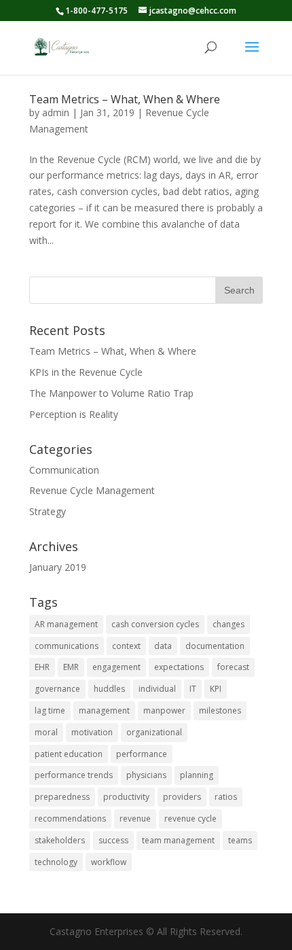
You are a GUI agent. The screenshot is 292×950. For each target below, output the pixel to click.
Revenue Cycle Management (92, 490)
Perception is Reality (73, 414)
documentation (214, 646)
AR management (66, 624)
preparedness (62, 797)
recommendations (70, 818)
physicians (146, 775)
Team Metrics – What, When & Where (124, 99)
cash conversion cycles (155, 624)
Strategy (47, 511)
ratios (226, 797)
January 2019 (57, 567)
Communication (64, 469)
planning (196, 775)
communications (66, 646)
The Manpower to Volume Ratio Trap (111, 393)
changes (228, 624)
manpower (164, 710)
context (126, 646)
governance (57, 688)
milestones (220, 710)
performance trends (74, 775)
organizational (154, 732)
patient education (69, 754)
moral (46, 732)
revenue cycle (190, 818)
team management (178, 840)
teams (240, 840)
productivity (126, 797)
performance (141, 754)
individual (157, 688)
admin (55, 112)
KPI (215, 688)
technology (56, 862)
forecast (233, 667)
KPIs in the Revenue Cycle (86, 372)
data (163, 646)
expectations (179, 667)
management (104, 710)
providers (182, 797)
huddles (109, 688)
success (113, 840)
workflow (108, 862)
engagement (116, 667)
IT (192, 688)
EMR (71, 667)
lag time (50, 710)
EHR (42, 667)
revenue (135, 818)
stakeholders (60, 840)
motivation (92, 732)
